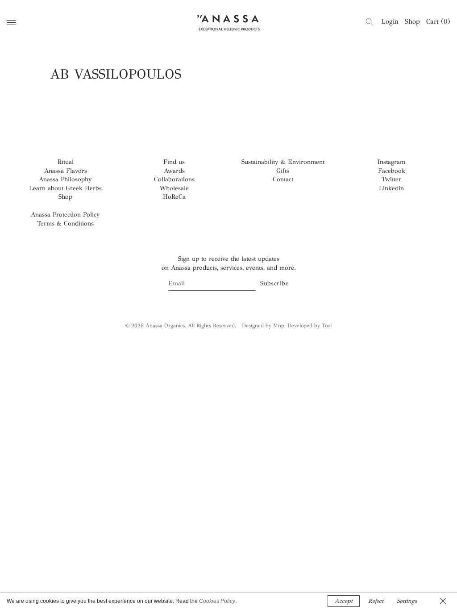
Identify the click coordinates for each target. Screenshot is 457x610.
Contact (283, 179)
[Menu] (11, 23)
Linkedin (391, 188)
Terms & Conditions (65, 223)
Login (390, 21)
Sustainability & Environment (282, 162)
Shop (412, 21)
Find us (174, 162)
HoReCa (174, 197)
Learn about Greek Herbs (65, 188)
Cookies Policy (217, 601)
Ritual (66, 162)
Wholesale (174, 188)
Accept (344, 601)
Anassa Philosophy (65, 179)
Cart (438, 21)
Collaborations (174, 179)
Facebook (391, 171)
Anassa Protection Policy (65, 214)
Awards (174, 171)
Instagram (391, 162)
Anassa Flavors (65, 171)
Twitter (391, 179)
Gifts (282, 171)
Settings (407, 601)
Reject (375, 601)
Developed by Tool (309, 325)
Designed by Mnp (263, 325)
